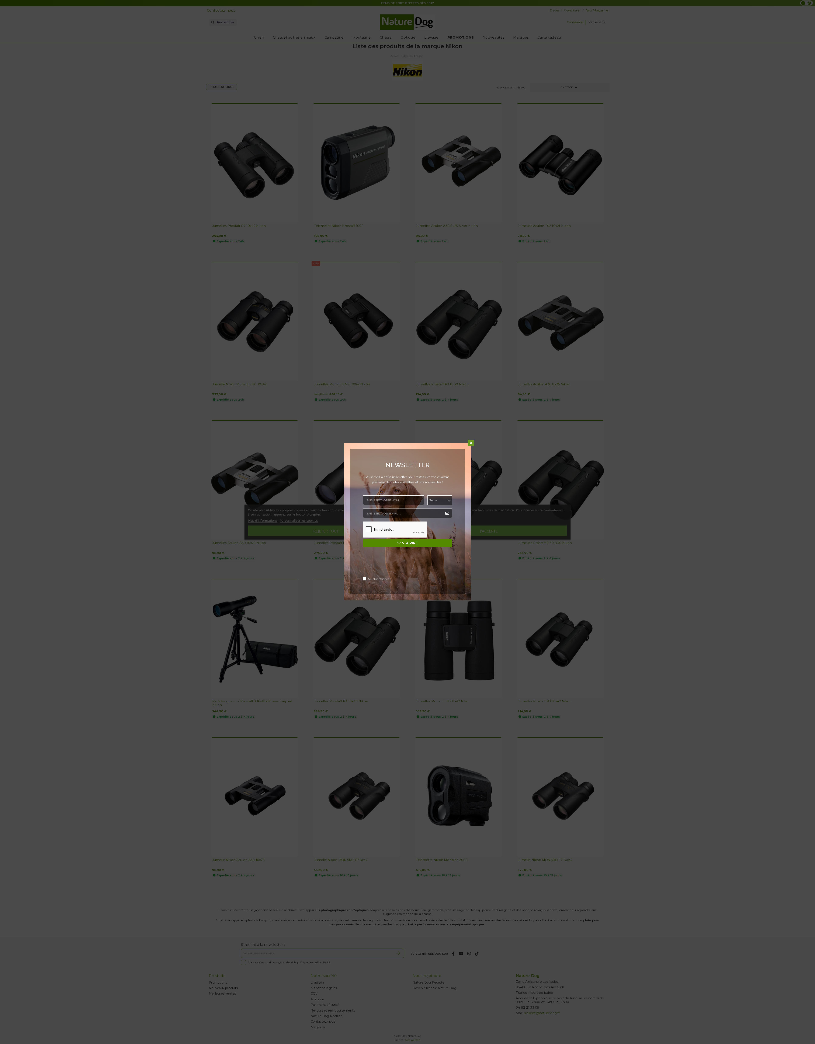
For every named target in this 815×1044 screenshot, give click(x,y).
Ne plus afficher (378, 579)
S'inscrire (407, 543)
